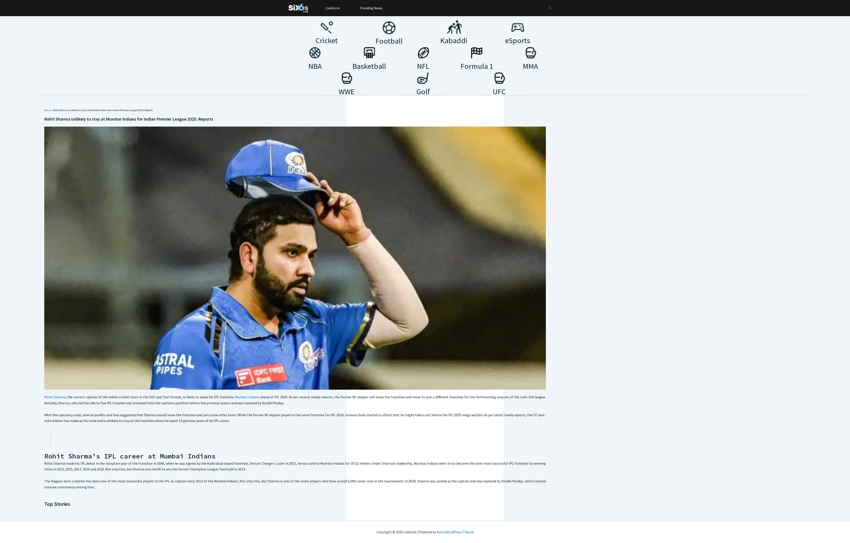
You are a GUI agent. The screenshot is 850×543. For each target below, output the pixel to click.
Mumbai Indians (247, 397)
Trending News (370, 8)
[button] (550, 8)
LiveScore (332, 8)
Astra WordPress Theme (455, 532)
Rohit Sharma (55, 397)
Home (47, 110)
